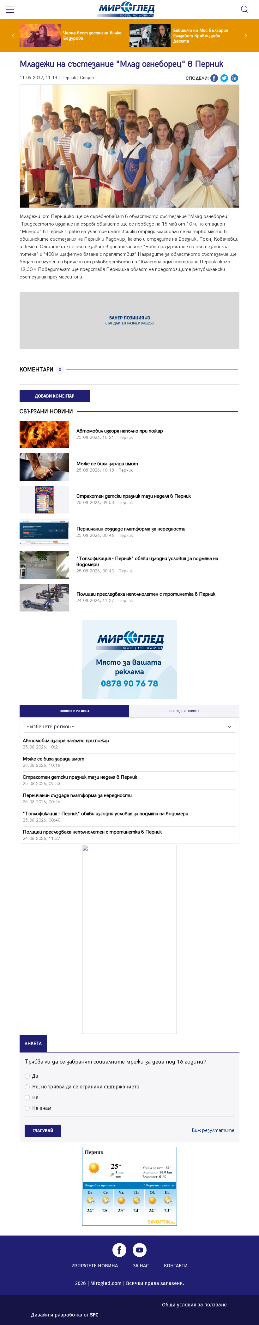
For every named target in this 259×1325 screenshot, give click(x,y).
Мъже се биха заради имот (107, 464)
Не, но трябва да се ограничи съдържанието (85, 1087)
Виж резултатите (213, 1130)
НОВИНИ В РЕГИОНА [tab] (74, 711)
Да (35, 1076)
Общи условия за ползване (194, 1305)
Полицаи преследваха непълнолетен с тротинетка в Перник (145, 594)
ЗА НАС (141, 1266)
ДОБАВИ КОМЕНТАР (54, 396)
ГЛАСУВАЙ (43, 1130)
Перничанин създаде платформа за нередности (130, 529)
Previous (15, 35)
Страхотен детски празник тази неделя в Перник (133, 496)
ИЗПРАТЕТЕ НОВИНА (94, 1266)
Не (35, 1097)
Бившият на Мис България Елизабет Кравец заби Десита (200, 36)
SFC (94, 1315)
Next (244, 35)
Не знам (41, 1108)
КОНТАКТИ (176, 1266)
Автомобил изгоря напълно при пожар (119, 431)
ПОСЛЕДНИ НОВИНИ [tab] (184, 711)
